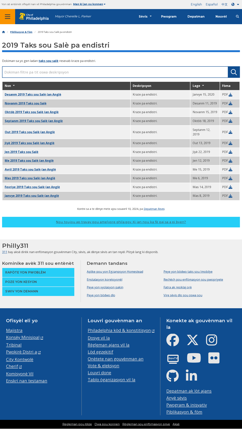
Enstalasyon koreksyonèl (104, 279)
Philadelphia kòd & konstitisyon (119, 330)
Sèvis (143, 16)
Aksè (176, 424)
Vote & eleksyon (103, 365)
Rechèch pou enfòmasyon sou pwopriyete (193, 279)
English (196, 4)
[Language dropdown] (236, 4)
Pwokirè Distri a (21, 352)
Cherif (12, 366)
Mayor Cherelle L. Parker (73, 16)
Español (212, 4)
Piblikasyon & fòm (21, 32)
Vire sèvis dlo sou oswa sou (183, 295)
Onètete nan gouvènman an (115, 359)
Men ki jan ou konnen (88, 4)
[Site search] (237, 16)
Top (234, 423)
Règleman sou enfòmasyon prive (146, 424)
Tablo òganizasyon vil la (111, 379)
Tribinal (14, 345)
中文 (225, 4)
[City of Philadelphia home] (35, 17)
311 (4, 252)
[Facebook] (175, 343)
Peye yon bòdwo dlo (101, 295)
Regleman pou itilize (77, 424)
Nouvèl (221, 16)
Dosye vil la (99, 338)
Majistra (14, 330)
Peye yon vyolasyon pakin (105, 287)
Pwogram (169, 16)
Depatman (196, 16)
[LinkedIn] (194, 379)
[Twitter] (195, 343)
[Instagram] (214, 343)
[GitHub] (175, 379)
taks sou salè (48, 61)
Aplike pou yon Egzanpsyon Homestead (115, 272)
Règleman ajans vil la (109, 345)
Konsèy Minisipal (23, 337)
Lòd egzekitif (100, 352)
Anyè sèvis (176, 398)
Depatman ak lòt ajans (189, 391)
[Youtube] (197, 361)
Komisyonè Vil (19, 374)
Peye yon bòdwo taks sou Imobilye (188, 272)
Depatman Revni (154, 209)
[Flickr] (217, 361)
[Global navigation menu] (7, 16)
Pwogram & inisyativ (186, 405)
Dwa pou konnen (107, 424)
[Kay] (3, 32)
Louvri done (99, 372)
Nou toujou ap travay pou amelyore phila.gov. (121, 222)
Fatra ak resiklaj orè (178, 287)
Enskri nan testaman (26, 381)
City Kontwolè (19, 359)
